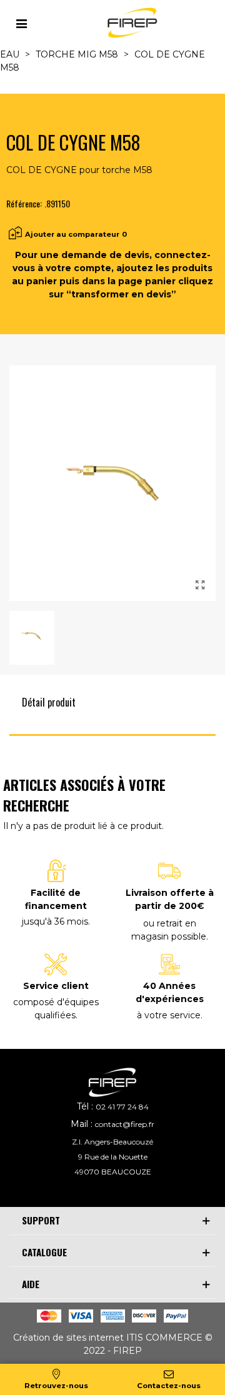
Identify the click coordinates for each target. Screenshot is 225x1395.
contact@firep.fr (124, 1124)
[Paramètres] (21, 22)
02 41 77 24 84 (122, 1106)
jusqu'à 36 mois (55, 921)
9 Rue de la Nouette (113, 1156)
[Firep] (130, 22)
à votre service (169, 1015)
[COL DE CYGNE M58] (200, 585)
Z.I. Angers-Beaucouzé (112, 1141)
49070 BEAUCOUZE (112, 1171)
